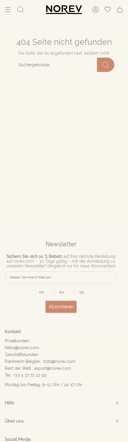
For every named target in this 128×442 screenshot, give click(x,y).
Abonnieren (61, 306)
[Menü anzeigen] (8, 9)
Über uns (14, 420)
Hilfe (9, 402)
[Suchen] (105, 65)
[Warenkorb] (119, 9)
